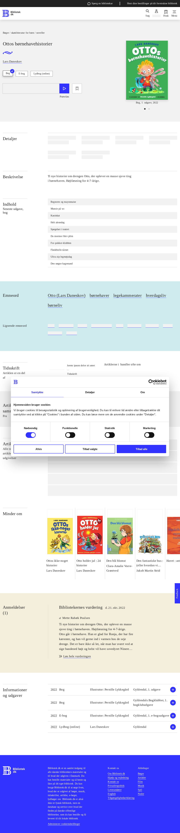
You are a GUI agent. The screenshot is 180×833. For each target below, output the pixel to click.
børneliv (55, 305)
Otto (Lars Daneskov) (66, 295)
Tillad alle (141, 449)
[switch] (70, 435)
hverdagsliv (156, 295)
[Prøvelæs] (64, 88)
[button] (112, 689)
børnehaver (99, 295)
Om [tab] (142, 392)
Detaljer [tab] (90, 392)
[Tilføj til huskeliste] (77, 88)
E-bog (22, 73)
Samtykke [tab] (37, 392)
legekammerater (127, 295)
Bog (8, 73)
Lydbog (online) (42, 73)
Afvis (39, 449)
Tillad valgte (90, 449)
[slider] (147, 72)
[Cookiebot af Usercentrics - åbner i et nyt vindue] (151, 382)
